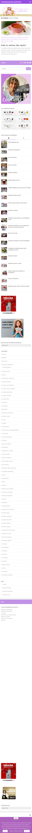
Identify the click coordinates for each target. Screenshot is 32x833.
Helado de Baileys (12, 172)
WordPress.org (6, 594)
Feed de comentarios (7, 591)
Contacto (3, 613)
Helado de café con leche (14, 195)
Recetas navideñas (7, 516)
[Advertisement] (16, 692)
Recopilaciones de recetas (8, 530)
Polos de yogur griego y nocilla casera (17, 202)
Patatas (4, 485)
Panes (3, 475)
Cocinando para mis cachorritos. (11, 2)
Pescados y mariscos (7, 492)
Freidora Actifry (6, 416)
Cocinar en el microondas (8, 388)
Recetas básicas (19, 37)
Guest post (5, 433)
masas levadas (6, 454)
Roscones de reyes (7, 537)
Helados (4, 440)
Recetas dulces (6, 512)
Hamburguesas (7, 367)
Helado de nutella (12, 255)
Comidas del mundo (7, 392)
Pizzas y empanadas (7, 495)
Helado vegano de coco (14, 180)
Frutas (4, 419)
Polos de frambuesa (13, 278)
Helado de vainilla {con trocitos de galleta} (18, 240)
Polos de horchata (12, 233)
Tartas (4, 568)
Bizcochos (4, 361)
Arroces (4, 354)
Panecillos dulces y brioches (9, 468)
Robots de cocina (6, 533)
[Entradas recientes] (23, 138)
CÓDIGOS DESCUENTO (6, 611)
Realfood (4, 502)
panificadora (5, 478)
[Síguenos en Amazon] (23, 63)
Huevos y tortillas (6, 443)
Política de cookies (5, 616)
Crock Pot (4, 402)
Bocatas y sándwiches (7, 364)
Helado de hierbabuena (14, 149)
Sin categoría (5, 547)
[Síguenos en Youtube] (30, 63)
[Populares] (8, 138)
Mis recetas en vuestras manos (8, 614)
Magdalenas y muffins (7, 450)
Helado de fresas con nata (14, 263)
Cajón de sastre (6, 371)
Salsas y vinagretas (7, 540)
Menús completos (6, 457)
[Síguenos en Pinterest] (28, 63)
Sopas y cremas (9, 41)
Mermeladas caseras (7, 461)
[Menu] (30, 2)
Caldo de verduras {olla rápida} (13, 45)
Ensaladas (4, 409)
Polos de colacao (12, 157)
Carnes (4, 374)
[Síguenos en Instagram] (20, 63)
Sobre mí (3, 620)
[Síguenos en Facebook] (25, 63)
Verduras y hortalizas (7, 575)
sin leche (4, 561)
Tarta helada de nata (13, 142)
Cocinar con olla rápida (7, 37)
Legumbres (5, 447)
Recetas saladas (6, 523)
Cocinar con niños (6, 381)
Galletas (4, 423)
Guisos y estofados (7, 437)
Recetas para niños (7, 519)
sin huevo (15, 39)
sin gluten (9, 39)
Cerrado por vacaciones (8, 378)
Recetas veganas (6, 526)
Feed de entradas (6, 587)
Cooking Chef (5, 399)
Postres (4, 499)
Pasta (3, 481)
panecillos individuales (7, 471)
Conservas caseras (6, 395)
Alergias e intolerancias (6, 609)
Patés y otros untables (7, 488)
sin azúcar (4, 544)
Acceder (4, 584)
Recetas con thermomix (8, 509)
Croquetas (5, 406)
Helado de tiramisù (13, 210)
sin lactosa (22, 39)
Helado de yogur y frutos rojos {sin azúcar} (18, 286)
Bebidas (4, 357)
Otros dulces (5, 464)
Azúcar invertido (12, 165)
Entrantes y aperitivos (7, 412)
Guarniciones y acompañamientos (10, 430)
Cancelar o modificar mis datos (15, 830)
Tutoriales (4, 571)
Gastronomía (5, 426)
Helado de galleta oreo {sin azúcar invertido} (19, 187)
